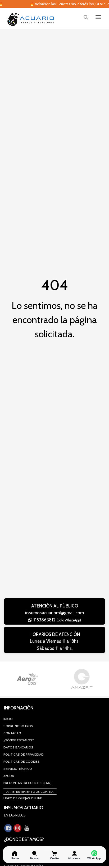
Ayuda (8, 776)
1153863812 (56, 619)
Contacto (12, 733)
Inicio (8, 719)
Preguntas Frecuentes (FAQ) (27, 783)
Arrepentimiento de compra (29, 792)
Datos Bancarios (18, 747)
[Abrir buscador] (85, 17)
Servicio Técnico (17, 769)
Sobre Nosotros (18, 726)
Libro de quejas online (22, 798)
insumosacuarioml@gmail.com (54, 612)
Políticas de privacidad (23, 754)
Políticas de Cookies (21, 761)
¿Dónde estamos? (18, 740)
